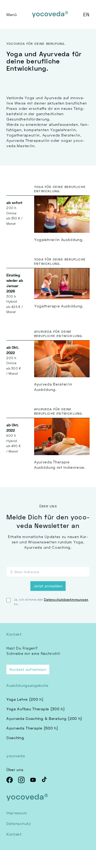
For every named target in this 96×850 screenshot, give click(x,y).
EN (86, 14)
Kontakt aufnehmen (28, 669)
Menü (11, 14)
